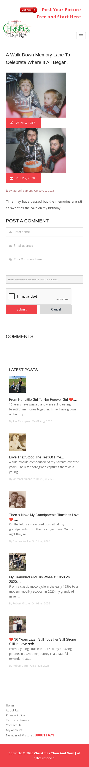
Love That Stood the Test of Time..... (37, 457)
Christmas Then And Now (54, 753)
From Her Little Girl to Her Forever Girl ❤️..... (43, 399)
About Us (12, 710)
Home (10, 705)
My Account (14, 730)
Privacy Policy (15, 715)
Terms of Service (18, 720)
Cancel (56, 309)
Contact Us (13, 725)
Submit (22, 309)
